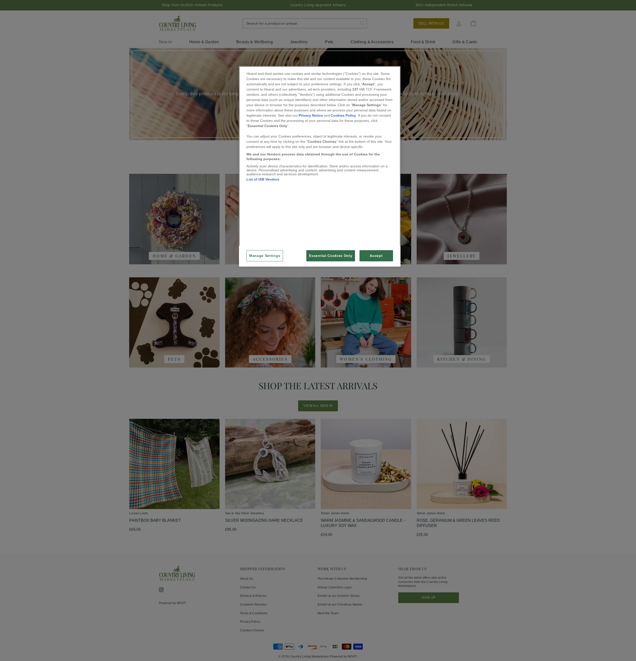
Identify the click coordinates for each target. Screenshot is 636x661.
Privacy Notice (311, 115)
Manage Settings (264, 256)
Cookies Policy (343, 115)
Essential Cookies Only (330, 256)
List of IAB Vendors (262, 179)
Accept (376, 256)
